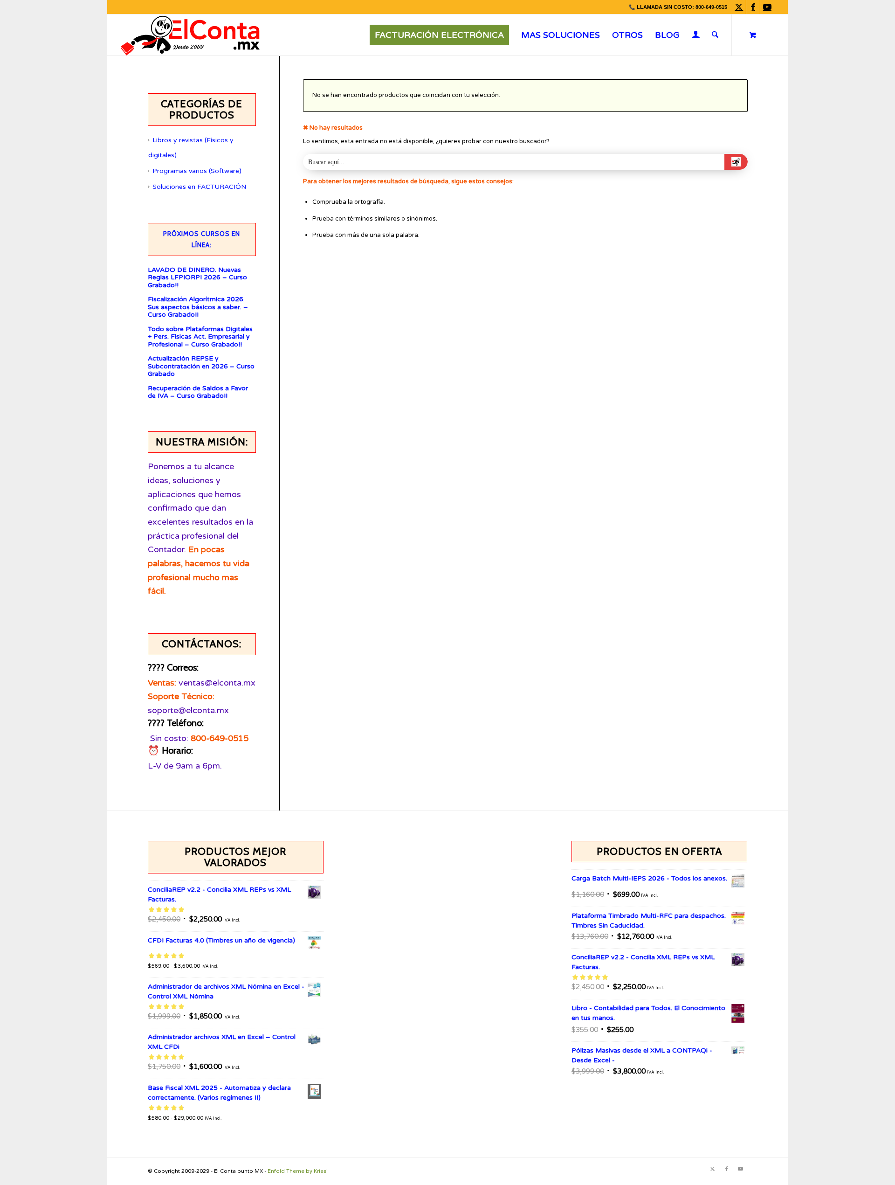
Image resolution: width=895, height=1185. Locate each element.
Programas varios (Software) (196, 171)
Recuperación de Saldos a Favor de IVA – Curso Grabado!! (198, 392)
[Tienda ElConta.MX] (190, 34)
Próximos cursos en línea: (201, 239)
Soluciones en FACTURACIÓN (199, 187)
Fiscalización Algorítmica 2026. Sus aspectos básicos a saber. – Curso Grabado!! (198, 307)
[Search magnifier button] (736, 162)
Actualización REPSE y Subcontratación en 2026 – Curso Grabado (201, 366)
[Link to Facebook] (753, 7)
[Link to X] (739, 7)
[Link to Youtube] (767, 7)
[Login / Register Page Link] (696, 35)
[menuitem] (439, 34)
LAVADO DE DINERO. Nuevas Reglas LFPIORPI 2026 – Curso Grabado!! (197, 277)
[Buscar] (715, 34)
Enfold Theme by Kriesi (298, 1171)
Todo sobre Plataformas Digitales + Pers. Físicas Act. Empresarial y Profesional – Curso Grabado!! (200, 337)
